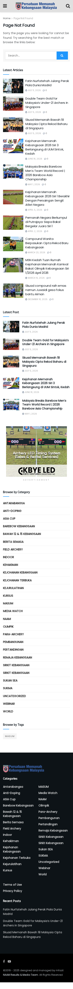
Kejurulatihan (13, 588)
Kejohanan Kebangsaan (20, 572)
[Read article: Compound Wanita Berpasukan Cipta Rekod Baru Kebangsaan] (13, 244)
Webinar (9, 704)
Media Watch (13, 611)
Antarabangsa (14, 503)
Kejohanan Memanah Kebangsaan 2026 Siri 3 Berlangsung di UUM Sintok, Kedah (44, 147)
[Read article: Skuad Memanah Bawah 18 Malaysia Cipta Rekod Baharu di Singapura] (13, 125)
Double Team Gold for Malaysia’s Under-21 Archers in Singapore (46, 102)
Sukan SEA (10, 680)
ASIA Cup (9, 519)
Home (6, 18)
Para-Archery (13, 634)
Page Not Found (23, 18)
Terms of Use (12, 885)
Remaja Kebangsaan (17, 657)
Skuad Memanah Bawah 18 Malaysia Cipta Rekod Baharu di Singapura (46, 124)
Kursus (8, 596)
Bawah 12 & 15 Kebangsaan (22, 534)
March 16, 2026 (36, 277)
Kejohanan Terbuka (17, 580)
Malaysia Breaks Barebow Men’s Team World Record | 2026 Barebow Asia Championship (45, 172)
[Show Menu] (5, 6)
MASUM (8, 603)
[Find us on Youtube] (9, 961)
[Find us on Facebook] (4, 961)
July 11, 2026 (34, 90)
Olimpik (8, 627)
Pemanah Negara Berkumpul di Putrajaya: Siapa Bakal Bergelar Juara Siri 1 (46, 221)
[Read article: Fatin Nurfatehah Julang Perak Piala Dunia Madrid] (13, 86)
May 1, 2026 (33, 184)
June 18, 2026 (34, 158)
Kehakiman (10, 565)
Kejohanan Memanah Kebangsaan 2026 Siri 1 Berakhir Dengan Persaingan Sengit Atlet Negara (47, 198)
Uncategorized (14, 696)
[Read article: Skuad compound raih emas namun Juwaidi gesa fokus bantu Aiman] (13, 290)
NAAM (7, 619)
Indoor (8, 557)
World (8, 711)
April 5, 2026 (34, 209)
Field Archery (13, 549)
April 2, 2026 (34, 231)
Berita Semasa (13, 542)
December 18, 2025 (37, 299)
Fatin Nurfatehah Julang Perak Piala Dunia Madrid (47, 83)
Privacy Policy (12, 891)
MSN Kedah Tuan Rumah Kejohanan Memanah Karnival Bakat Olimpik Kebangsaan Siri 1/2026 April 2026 (47, 266)
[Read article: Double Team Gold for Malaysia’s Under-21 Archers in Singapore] (13, 103)
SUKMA (7, 688)
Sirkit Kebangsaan (16, 665)
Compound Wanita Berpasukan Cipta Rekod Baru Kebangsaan (46, 243)
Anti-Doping (12, 511)
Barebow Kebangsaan (19, 526)
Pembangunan (13, 642)
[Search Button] (68, 6)
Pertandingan (13, 650)
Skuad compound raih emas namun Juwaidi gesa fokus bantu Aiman (45, 289)
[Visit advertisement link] (36, 451)
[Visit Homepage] (36, 6)
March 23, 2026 (36, 252)
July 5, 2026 (34, 112)
